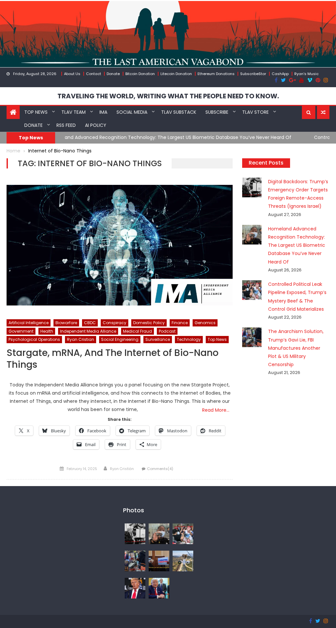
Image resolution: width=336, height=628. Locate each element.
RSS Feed (66, 125)
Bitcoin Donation (140, 73)
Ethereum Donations (216, 73)
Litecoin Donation (176, 73)
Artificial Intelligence (29, 322)
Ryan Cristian (80, 339)
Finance (180, 322)
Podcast (167, 331)
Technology (189, 339)
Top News (36, 112)
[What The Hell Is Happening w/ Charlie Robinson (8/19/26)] (135, 588)
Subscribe (216, 112)
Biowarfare (66, 322)
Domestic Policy (149, 322)
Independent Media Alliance (88, 331)
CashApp (280, 73)
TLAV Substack (178, 112)
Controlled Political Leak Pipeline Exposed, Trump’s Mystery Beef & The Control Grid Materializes (173, 137)
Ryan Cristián (122, 468)
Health (46, 331)
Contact (93, 73)
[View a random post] (323, 112)
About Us (72, 73)
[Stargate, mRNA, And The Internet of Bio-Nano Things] (119, 245)
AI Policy (95, 125)
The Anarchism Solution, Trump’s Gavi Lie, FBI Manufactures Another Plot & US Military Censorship (296, 348)
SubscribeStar (253, 73)
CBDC (90, 322)
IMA (103, 112)
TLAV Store (255, 112)
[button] (308, 112)
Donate (113, 73)
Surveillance (157, 339)
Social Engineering (119, 339)
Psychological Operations (34, 339)
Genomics (205, 322)
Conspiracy (114, 322)
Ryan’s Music (306, 73)
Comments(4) (160, 468)
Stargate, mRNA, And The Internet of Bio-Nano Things (113, 359)
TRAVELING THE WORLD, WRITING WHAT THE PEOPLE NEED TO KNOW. (168, 96)
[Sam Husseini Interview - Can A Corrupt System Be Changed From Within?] (159, 561)
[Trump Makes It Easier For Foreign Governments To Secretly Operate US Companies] (159, 588)
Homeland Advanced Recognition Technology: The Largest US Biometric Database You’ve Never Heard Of (296, 245)
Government (21, 331)
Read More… (215, 410)
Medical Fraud (137, 331)
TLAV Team (73, 112)
